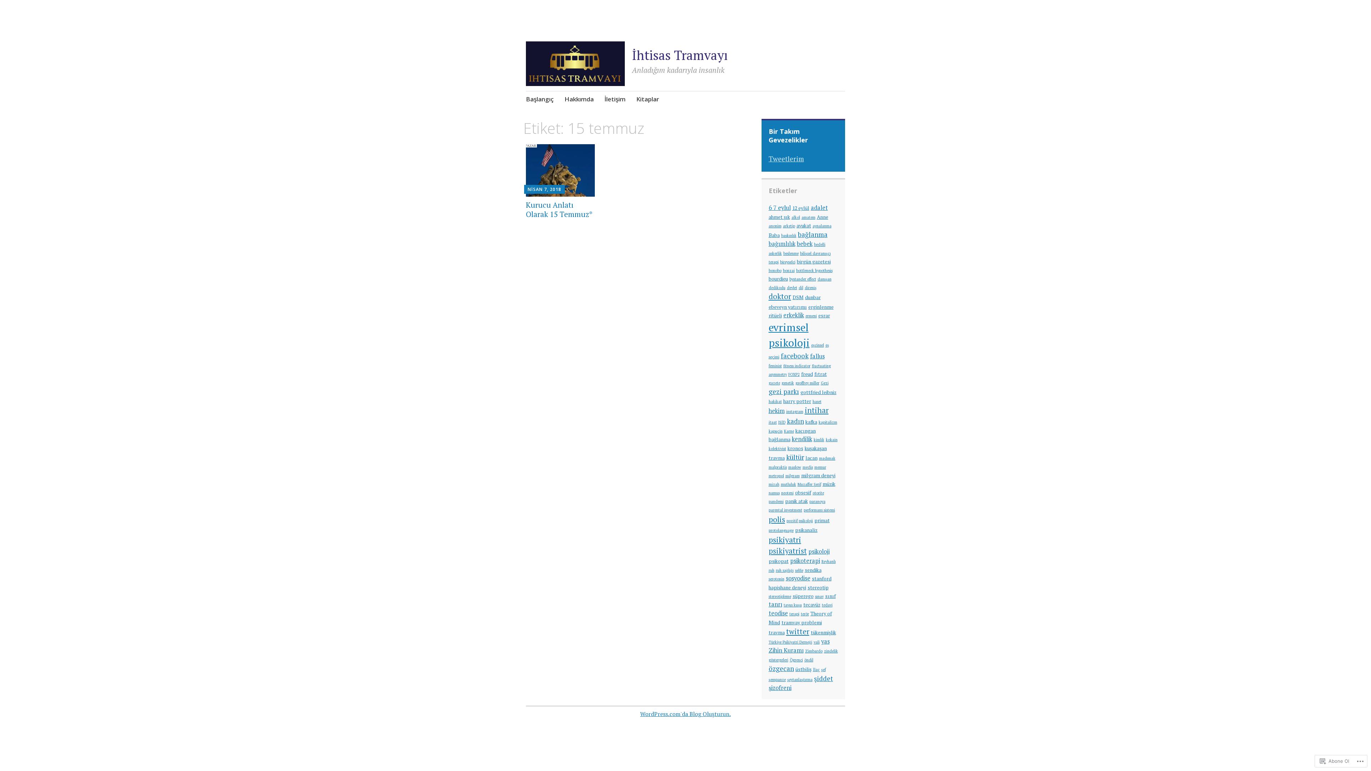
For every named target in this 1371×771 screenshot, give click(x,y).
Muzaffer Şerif (809, 484)
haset (817, 401)
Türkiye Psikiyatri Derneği (790, 642)
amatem (808, 217)
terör (805, 613)
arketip (789, 225)
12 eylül (800, 208)
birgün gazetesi (814, 261)
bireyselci (787, 261)
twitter (797, 631)
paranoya (817, 501)
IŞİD (781, 422)
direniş (811, 287)
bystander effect (802, 279)
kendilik (802, 439)
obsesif (803, 492)
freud (807, 374)
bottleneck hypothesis (814, 270)
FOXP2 (794, 374)
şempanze (777, 679)
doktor (780, 296)
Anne (822, 217)
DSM (798, 297)
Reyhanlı (829, 561)
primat (822, 520)
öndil (808, 659)
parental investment (785, 510)
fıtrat (820, 374)
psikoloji (819, 551)
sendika (813, 570)
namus (774, 492)
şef (823, 669)
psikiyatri (785, 539)
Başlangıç (540, 99)
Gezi (825, 383)
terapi (794, 613)
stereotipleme (780, 596)
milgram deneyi (818, 475)
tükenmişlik (823, 632)
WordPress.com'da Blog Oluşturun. (685, 714)
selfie (799, 570)
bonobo (775, 270)
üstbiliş (803, 669)
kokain (832, 439)
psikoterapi (805, 561)
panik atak (796, 501)
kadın (795, 421)
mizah (774, 484)
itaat (773, 422)
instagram (794, 411)
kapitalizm (828, 422)
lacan (811, 458)
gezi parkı (784, 391)
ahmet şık (779, 217)
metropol (776, 475)
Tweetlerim (786, 158)
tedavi (827, 605)
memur (820, 467)
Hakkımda (579, 99)
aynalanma (822, 225)
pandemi (776, 501)
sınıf (830, 596)
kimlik (819, 439)
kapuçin (776, 431)
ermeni (811, 315)
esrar (824, 315)
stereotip (818, 587)
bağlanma (813, 234)
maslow (794, 467)
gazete (774, 383)
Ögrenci (796, 659)
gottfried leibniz (818, 392)
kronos (795, 448)
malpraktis (778, 467)
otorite (818, 492)
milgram (792, 475)
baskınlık (789, 235)
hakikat (775, 401)
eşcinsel (817, 345)
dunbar (813, 297)
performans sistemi (819, 510)
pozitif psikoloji (800, 520)
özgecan (781, 668)
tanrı (775, 604)
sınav (819, 596)
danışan (825, 279)
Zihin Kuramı (786, 650)
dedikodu (777, 287)
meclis (808, 467)
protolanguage (781, 530)
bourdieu (778, 279)
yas (825, 641)
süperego (803, 596)
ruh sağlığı (785, 570)
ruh (771, 570)
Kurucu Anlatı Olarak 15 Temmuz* (559, 209)
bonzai (789, 270)
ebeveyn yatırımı (788, 307)
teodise (778, 613)
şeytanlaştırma (800, 679)
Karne (789, 431)
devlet (792, 287)
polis (777, 519)
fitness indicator (796, 365)
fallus (817, 356)
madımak (827, 458)
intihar (817, 410)
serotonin (776, 578)
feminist (775, 365)
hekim (777, 411)
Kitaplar (647, 99)
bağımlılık (782, 244)
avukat (804, 225)
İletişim (615, 99)
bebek (805, 244)
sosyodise (798, 578)
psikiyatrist (788, 551)
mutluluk (788, 484)
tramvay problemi (802, 622)
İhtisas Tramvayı (680, 55)
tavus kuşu (793, 605)
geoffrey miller (807, 383)
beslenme (791, 253)
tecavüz (811, 604)
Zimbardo (814, 651)
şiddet (823, 678)
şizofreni (780, 688)
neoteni (787, 492)
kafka (811, 422)
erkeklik (793, 315)
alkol (796, 217)
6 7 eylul (780, 208)
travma (777, 632)
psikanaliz (806, 530)
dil (801, 287)
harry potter (797, 401)
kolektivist (777, 448)
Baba (774, 235)
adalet (819, 208)
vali (817, 642)
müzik (829, 484)
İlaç (816, 669)
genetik (788, 383)
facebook (795, 356)
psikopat (779, 561)
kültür (795, 457)
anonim (775, 225)
